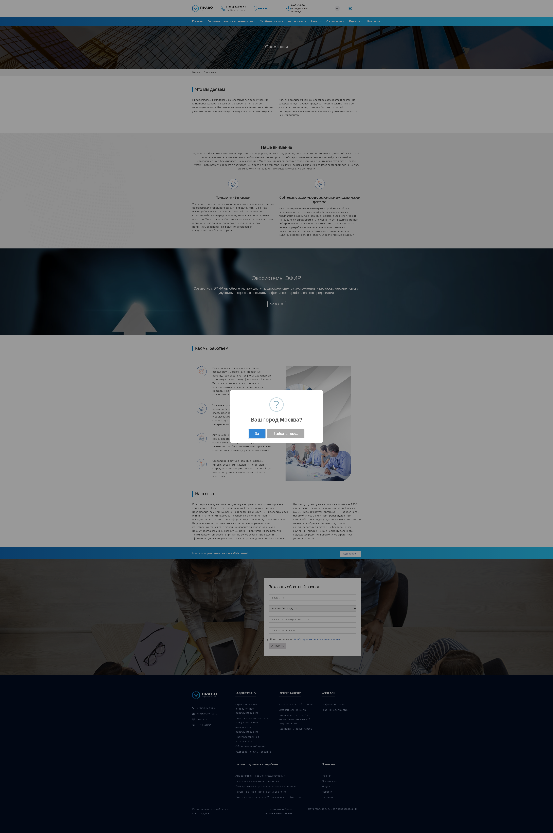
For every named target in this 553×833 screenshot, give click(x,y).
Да (257, 433)
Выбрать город (285, 433)
